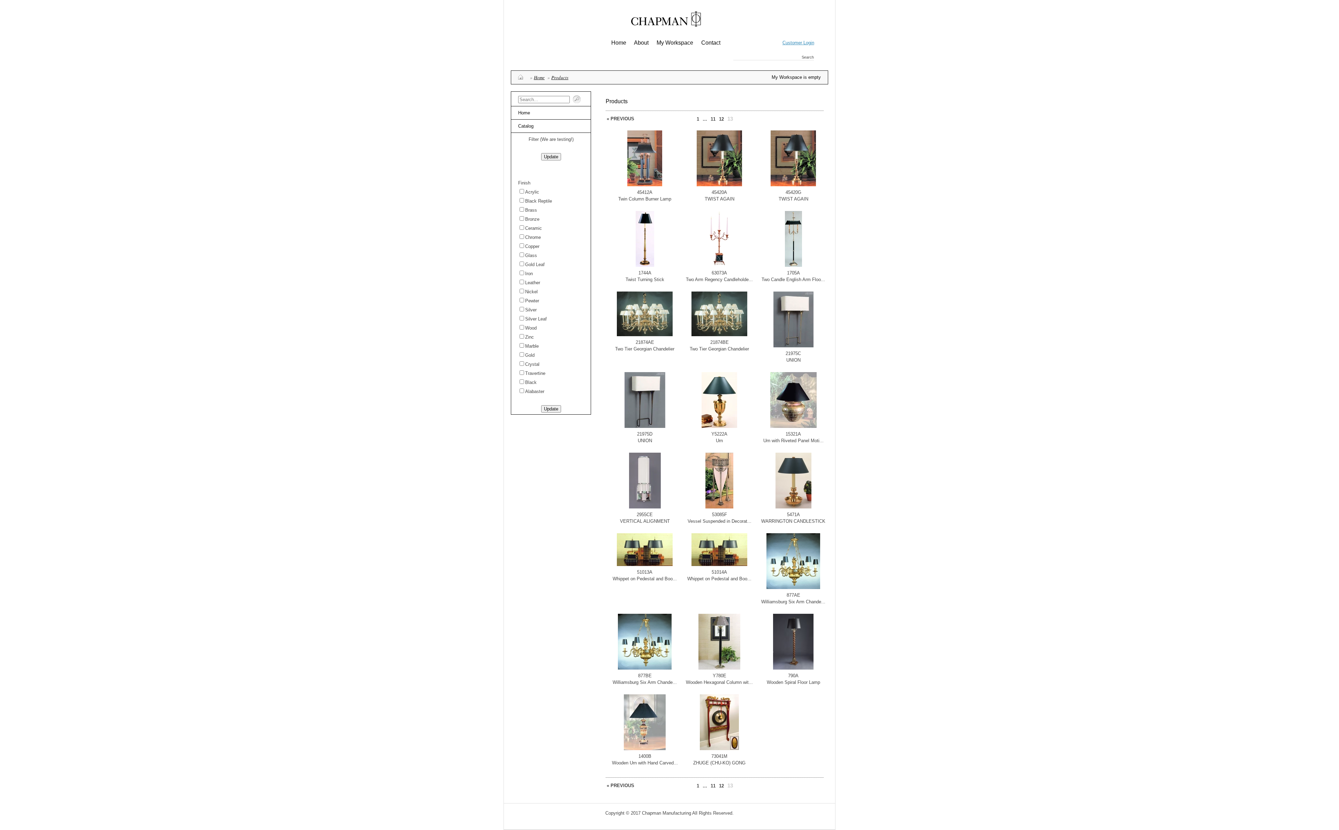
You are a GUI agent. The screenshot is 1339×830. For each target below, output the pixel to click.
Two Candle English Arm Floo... (793, 279)
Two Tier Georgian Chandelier (644, 349)
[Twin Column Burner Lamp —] (644, 184)
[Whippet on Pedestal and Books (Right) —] (719, 564)
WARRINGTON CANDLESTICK (793, 521)
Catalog (526, 126)
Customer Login (798, 42)
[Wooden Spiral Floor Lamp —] (793, 668)
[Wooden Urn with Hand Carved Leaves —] (645, 748)
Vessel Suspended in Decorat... (719, 521)
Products (559, 77)
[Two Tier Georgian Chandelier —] (645, 334)
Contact (710, 43)
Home (618, 43)
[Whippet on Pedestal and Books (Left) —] (645, 564)
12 (721, 119)
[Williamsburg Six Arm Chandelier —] (793, 587)
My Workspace (675, 43)
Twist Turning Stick (645, 279)
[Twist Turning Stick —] (645, 265)
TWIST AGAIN (719, 199)
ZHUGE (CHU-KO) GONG (719, 762)
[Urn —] (719, 426)
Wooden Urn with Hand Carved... (645, 762)
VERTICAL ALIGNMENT (645, 521)
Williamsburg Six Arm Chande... (793, 601)
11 (713, 119)
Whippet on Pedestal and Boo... (645, 578)
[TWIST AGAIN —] (719, 184)
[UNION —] (793, 345)
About (641, 43)
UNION (793, 360)
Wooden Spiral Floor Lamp (793, 682)
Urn (719, 440)
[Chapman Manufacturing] (666, 21)
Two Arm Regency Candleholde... (719, 279)
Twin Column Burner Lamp (644, 199)
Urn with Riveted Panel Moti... (793, 440)
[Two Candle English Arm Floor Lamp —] (793, 265)
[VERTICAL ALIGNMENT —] (645, 507)
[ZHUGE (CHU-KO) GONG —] (719, 748)
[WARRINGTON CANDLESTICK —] (793, 507)
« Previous (620, 118)
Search (808, 57)
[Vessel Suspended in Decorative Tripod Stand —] (719, 507)
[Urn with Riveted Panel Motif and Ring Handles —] (793, 426)
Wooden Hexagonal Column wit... (719, 682)
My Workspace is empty (796, 77)
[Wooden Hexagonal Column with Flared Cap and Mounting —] (719, 668)
